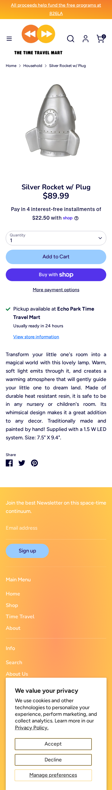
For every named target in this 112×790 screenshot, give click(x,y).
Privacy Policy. (32, 727)
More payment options (56, 289)
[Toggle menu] (7, 38)
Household (32, 65)
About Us (17, 674)
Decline (53, 760)
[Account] (85, 37)
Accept (53, 744)
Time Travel (20, 616)
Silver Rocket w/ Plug (67, 65)
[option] (56, 123)
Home (11, 65)
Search (14, 662)
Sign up (27, 551)
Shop (12, 605)
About (13, 628)
